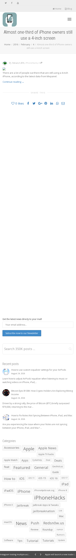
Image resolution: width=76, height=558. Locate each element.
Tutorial (32, 541)
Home (58, 8)
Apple (28, 449)
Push (35, 522)
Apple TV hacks (46, 454)
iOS (21, 478)
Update (61, 540)
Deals (58, 460)
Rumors (61, 534)
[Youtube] (18, 3)
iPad (65, 484)
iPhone (23, 491)
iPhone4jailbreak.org (44, 490)
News (21, 523)
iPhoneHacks (31, 63)
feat (6, 467)
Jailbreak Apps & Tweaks (46, 505)
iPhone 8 (62, 490)
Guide (55, 472)
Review (34, 529)
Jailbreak (23, 505)
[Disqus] (38, 158)
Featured (21, 467)
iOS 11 (31, 478)
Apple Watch (10, 460)
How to (9, 478)
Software (8, 540)
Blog (69, 8)
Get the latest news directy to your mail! (22, 319)
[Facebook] (12, 3)
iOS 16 (53, 478)
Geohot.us (57, 466)
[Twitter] (6, 3)
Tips (19, 540)
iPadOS (8, 491)
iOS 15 (42, 478)
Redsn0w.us (53, 522)
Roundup (47, 529)
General (41, 467)
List (60, 510)
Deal (48, 460)
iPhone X (8, 504)
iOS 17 (64, 478)
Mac (61, 516)
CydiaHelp (37, 460)
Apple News (47, 448)
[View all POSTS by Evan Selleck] (5, 63)
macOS (8, 522)
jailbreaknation (44, 511)
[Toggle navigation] (69, 19)
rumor (60, 529)
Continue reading (13, 81)
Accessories (11, 448)
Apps (25, 460)
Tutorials (48, 540)
